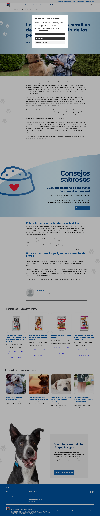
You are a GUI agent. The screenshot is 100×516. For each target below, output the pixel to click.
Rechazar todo (39, 38)
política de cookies (43, 30)
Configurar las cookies (41, 42)
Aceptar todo (39, 34)
